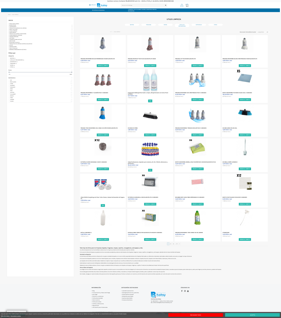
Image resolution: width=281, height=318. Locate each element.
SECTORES (11, 38)
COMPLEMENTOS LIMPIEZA (15, 35)
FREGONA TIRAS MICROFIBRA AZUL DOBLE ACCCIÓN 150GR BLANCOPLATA (99, 128)
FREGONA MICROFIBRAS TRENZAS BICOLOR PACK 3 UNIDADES (191, 128)
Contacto (122, 1)
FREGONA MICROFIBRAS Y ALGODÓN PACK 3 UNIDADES (94, 92)
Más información (5, 316)
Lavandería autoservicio (128, 290)
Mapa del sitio (95, 305)
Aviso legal (94, 294)
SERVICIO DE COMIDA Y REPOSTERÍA (17, 33)
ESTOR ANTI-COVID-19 (14, 42)
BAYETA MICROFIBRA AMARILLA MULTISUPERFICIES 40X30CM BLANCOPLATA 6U (195, 162)
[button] (92, 5)
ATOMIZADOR (226, 232)
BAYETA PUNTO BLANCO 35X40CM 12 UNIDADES (235, 197)
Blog (93, 290)
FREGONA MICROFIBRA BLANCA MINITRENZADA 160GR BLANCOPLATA (240, 58)
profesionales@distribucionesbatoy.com (162, 302)
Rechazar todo (195, 315)
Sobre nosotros (96, 300)
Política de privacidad (97, 298)
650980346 (170, 1)
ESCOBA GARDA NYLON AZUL (230, 128)
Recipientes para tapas (127, 296)
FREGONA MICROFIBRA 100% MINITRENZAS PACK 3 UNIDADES (190, 92)
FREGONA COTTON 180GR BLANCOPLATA (185, 58)
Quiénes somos (112, 1)
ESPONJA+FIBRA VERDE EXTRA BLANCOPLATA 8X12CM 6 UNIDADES (145, 232)
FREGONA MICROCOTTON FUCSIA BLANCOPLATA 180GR (142, 58)
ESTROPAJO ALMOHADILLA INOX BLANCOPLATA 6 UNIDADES (143, 197)
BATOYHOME (12, 41)
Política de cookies (96, 301)
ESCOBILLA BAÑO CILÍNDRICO (230, 162)
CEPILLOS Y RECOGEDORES (182, 25)
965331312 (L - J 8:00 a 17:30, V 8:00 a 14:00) (163, 301)
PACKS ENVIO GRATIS (14, 23)
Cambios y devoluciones (98, 303)
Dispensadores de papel (128, 294)
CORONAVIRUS (12, 26)
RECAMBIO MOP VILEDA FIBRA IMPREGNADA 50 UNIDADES (189, 197)
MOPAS (165, 24)
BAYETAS (132, 24)
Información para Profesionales (100, 307)
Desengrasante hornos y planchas (130, 292)
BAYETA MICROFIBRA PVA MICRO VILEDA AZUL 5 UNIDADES (237, 92)
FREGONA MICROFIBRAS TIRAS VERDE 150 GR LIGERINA (189, 232)
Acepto (252, 315)
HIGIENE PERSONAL (13, 36)
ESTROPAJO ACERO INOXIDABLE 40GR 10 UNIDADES (94, 162)
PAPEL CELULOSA (13, 29)
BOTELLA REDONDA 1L (86, 232)
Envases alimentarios (127, 300)
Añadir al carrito (103, 65)
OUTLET (11, 45)
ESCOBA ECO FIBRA (133, 128)
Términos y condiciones (97, 296)
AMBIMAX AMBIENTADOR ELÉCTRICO (17, 49)
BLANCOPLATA (12, 25)
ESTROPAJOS (199, 24)
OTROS (215, 24)
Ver (150, 101)
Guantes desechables (127, 298)
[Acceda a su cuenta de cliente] (181, 5)
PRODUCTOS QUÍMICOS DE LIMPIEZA (17, 28)
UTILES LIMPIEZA (13, 31)
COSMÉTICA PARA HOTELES (15, 39)
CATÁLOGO (93, 4)
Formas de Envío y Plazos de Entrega (101, 292)
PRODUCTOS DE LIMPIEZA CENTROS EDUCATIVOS (20, 43)
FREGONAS (148, 24)
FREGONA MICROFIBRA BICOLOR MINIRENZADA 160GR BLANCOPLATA (98, 58)
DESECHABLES (12, 32)
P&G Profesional (13, 48)
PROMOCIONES (13, 46)
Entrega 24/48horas (99, 10)
